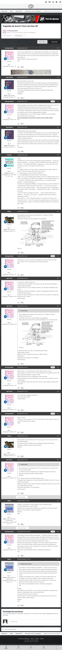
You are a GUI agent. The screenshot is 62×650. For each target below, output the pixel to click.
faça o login (46, 613)
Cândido (9, 155)
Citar (22, 67)
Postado (22, 48)
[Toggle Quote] (19, 310)
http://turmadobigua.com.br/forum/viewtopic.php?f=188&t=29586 (35, 117)
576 (10, 171)
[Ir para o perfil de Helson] (9, 218)
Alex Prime (9, 278)
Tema (32, 638)
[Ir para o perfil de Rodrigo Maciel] (4, 31)
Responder (54, 42)
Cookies (42, 638)
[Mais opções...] (57, 48)
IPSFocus (27, 638)
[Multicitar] (18, 67)
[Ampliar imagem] (38, 233)
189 (10, 295)
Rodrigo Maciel (13, 30)
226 (10, 517)
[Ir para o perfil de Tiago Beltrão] (9, 84)
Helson (9, 211)
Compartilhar (8, 35)
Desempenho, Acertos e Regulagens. (26, 32)
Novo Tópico (42, 42)
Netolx (9, 500)
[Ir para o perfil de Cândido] (9, 162)
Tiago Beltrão (9, 77)
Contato (37, 638)
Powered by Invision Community (31, 641)
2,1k (10, 227)
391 (10, 94)
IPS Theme (20, 638)
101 (10, 64)
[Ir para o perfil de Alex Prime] (9, 285)
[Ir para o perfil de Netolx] (9, 508)
